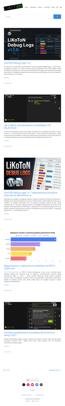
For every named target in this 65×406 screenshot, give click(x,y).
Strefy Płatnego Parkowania (12, 272)
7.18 (10, 133)
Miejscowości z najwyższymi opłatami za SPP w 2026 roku (29, 267)
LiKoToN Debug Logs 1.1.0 (17, 63)
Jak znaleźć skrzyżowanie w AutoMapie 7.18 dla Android (27, 126)
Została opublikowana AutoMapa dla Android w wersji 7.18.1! (29, 333)
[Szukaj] (57, 16)
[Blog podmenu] (28, 7)
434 (8, 370)
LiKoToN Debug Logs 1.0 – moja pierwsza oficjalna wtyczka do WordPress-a (30, 194)
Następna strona (55, 370)
